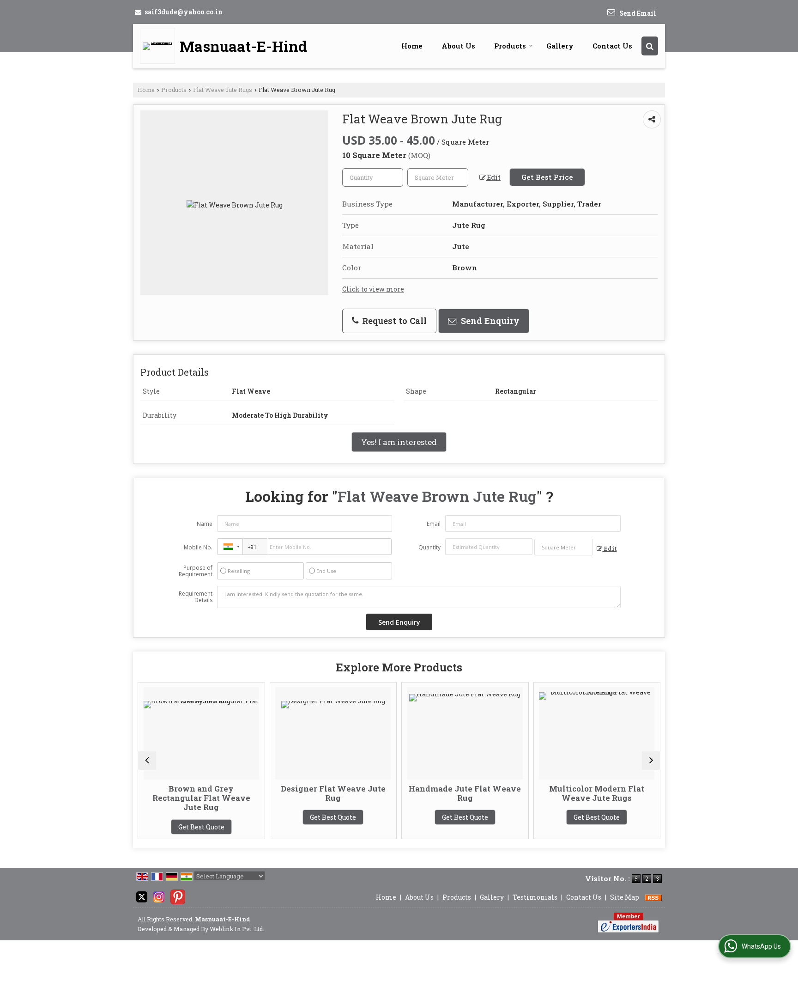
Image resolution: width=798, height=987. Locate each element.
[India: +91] (230, 546)
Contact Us (612, 45)
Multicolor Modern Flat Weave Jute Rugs (565, 793)
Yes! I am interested (399, 442)
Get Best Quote (170, 826)
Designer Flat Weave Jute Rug (301, 793)
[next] (651, 760)
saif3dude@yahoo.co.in (184, 11)
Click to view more (373, 289)
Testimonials (535, 897)
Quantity (429, 547)
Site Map (624, 897)
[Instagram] (158, 896)
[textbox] (437, 177)
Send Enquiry (489, 320)
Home (412, 45)
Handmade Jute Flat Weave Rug (433, 793)
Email (434, 524)
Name (204, 524)
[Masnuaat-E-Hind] (160, 46)
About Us (458, 45)
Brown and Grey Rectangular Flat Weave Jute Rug (170, 797)
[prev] (147, 760)
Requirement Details (195, 597)
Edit (493, 177)
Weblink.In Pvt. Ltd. (237, 928)
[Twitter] (141, 896)
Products (510, 45)
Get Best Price (547, 177)
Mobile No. (198, 547)
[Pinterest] (177, 896)
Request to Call (393, 320)
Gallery (560, 45)
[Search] (649, 46)
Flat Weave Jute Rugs (222, 89)
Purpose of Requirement (195, 571)
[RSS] (653, 897)
